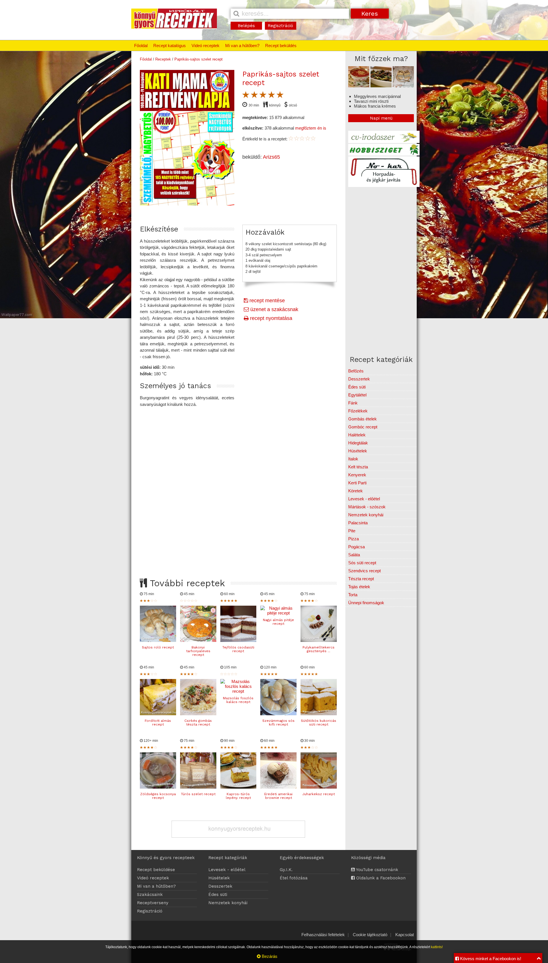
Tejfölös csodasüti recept (238, 649)
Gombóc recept (362, 426)
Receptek (163, 59)
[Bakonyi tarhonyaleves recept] (198, 640)
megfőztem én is (310, 128)
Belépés (246, 25)
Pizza (353, 538)
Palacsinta (358, 522)
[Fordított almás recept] (158, 713)
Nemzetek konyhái (365, 514)
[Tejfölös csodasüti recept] (238, 640)
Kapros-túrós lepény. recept (238, 796)
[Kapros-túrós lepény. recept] (238, 787)
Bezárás (269, 956)
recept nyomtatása (270, 318)
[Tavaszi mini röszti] (381, 85)
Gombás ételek (362, 418)
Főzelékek (358, 410)
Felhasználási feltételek (323, 934)
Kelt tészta (358, 466)
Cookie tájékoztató (370, 934)
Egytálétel (357, 394)
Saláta (354, 554)
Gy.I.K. (286, 869)
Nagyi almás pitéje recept (278, 622)
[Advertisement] (238, 487)
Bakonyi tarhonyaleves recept (198, 651)
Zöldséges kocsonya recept (158, 796)
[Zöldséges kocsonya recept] (158, 787)
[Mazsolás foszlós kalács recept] (238, 691)
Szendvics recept (364, 570)
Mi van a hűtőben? (242, 45)
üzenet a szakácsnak (273, 309)
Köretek (355, 490)
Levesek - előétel (364, 498)
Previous (134, 136)
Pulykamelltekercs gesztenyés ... (319, 649)
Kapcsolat (404, 934)
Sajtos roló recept (158, 647)
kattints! (437, 947)
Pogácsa (356, 546)
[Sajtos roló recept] (158, 640)
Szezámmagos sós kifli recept (278, 722)
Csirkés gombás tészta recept (198, 722)
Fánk (353, 402)
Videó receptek (205, 45)
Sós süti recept (362, 562)
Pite (351, 530)
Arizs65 (271, 157)
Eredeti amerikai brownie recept (278, 796)
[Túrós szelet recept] (198, 787)
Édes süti (357, 386)
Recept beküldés (281, 45)
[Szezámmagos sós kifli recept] (278, 713)
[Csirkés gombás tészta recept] (198, 713)
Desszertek (359, 378)
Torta (352, 594)
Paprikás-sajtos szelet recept (198, 59)
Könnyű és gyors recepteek (166, 857)
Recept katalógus (169, 45)
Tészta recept (361, 578)
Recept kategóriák (227, 857)
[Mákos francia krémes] (403, 85)
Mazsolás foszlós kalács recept (238, 700)
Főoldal (141, 45)
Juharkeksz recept (318, 794)
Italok (353, 458)
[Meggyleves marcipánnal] (358, 85)
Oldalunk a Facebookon (380, 878)
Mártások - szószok (367, 506)
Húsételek (357, 450)
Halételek (357, 434)
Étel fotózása (294, 878)
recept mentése (266, 300)
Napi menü (381, 118)
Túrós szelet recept (198, 794)
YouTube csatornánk (376, 869)
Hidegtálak (358, 442)
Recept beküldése (156, 869)
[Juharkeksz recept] (319, 787)
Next (240, 136)
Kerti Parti (357, 482)
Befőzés (356, 370)
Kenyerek (357, 474)
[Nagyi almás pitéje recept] (278, 613)
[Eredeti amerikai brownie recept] (278, 787)
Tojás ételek (359, 586)
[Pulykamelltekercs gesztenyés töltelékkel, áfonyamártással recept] (319, 640)
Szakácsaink (150, 894)
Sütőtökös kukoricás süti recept (318, 722)
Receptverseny (152, 902)
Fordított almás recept (158, 722)
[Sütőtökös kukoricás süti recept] (319, 713)
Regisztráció (280, 25)
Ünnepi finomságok (366, 602)
